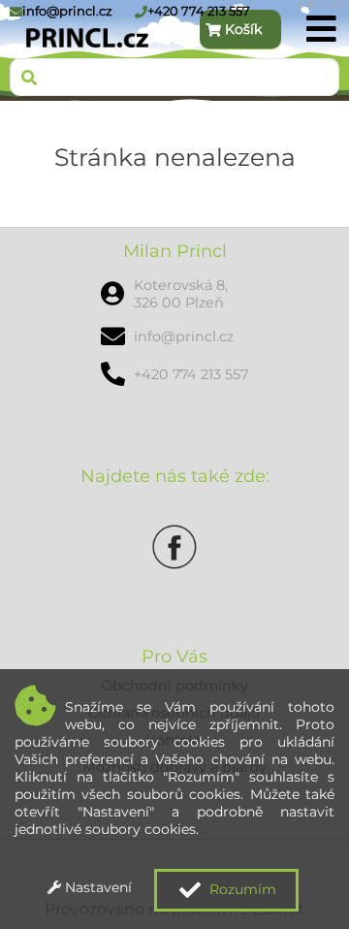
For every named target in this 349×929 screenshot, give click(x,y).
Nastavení (96, 887)
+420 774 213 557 (198, 10)
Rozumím (241, 889)
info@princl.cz (67, 10)
